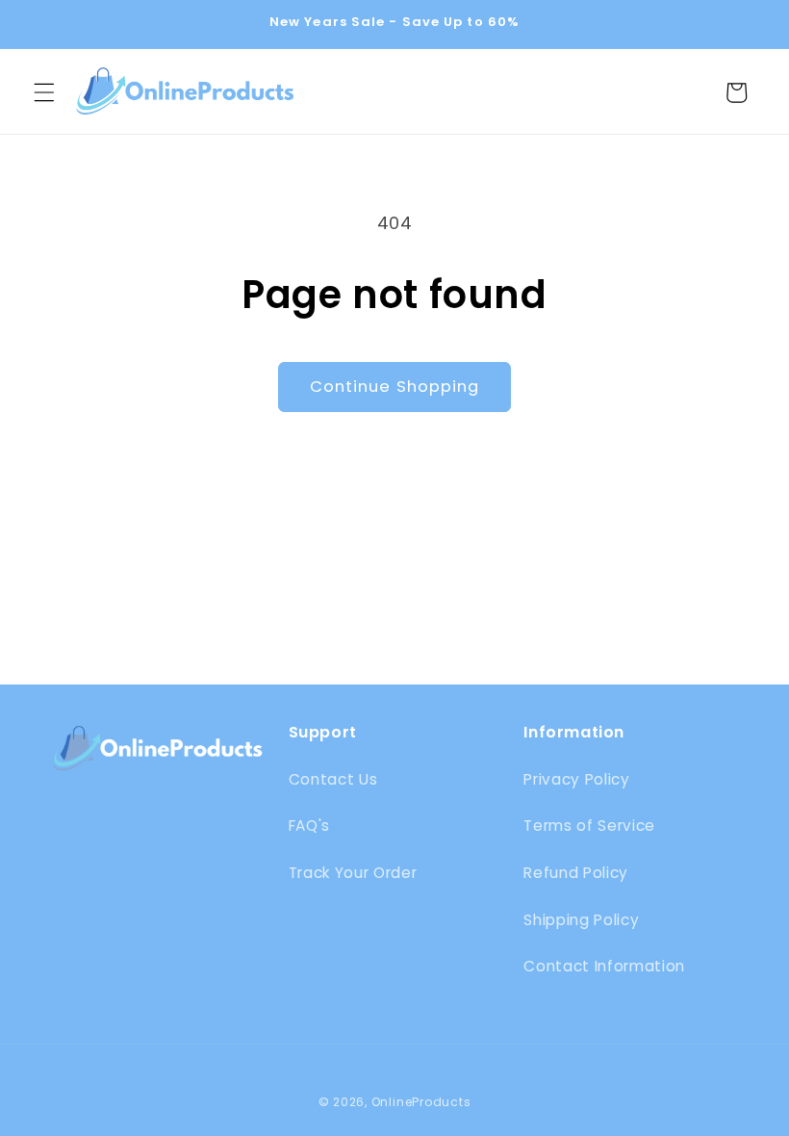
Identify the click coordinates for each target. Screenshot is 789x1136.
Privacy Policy (576, 779)
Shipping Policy (581, 920)
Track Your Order (353, 873)
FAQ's (309, 825)
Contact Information (604, 966)
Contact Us (333, 779)
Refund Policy (575, 873)
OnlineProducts (421, 1102)
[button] (44, 92)
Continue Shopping (395, 386)
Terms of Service (589, 825)
